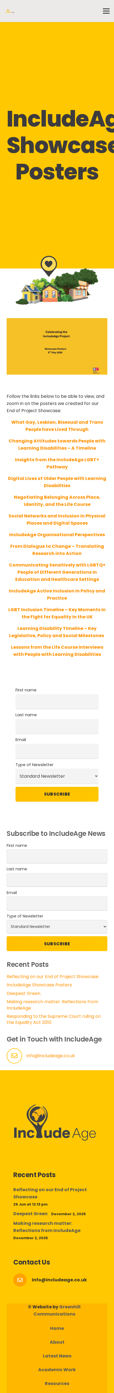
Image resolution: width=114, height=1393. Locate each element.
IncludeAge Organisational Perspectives (57, 535)
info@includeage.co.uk (51, 1056)
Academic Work (57, 1370)
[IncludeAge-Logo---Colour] (9, 11)
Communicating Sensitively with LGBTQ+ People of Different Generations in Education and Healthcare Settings (57, 572)
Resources (57, 1383)
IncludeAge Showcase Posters (39, 985)
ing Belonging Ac (55, 497)
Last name (26, 715)
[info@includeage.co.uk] (22, 1280)
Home (57, 1328)
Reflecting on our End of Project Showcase (53, 976)
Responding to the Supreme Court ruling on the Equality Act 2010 (54, 1019)
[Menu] (106, 11)
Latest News (57, 1356)
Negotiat (24, 497)
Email (20, 739)
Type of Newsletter (34, 764)
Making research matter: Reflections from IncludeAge (52, 1005)
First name (26, 690)
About (57, 1342)
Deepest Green (23, 993)
